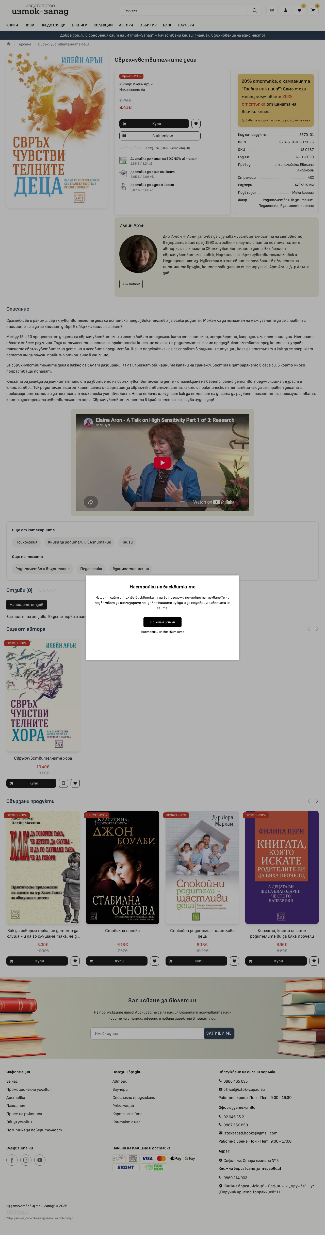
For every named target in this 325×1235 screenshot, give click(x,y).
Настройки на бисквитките (162, 632)
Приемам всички (162, 622)
